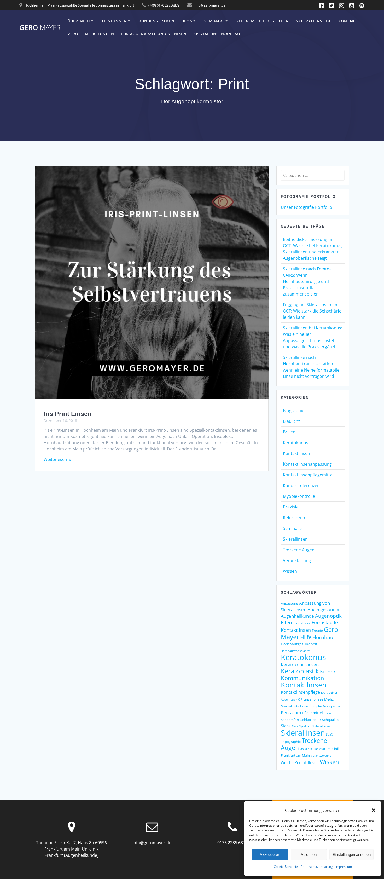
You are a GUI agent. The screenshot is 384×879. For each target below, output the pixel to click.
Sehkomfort (290, 719)
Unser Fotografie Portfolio (306, 207)
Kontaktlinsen (296, 453)
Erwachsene (303, 623)
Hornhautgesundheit (299, 643)
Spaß (329, 734)
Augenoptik (328, 615)
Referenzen (294, 518)
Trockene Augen (299, 550)
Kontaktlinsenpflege (300, 692)
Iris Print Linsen (67, 413)
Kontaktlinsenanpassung (307, 464)
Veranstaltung (297, 560)
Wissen (290, 571)
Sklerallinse (321, 726)
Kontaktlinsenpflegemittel (308, 475)
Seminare (214, 21)
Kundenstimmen (156, 21)
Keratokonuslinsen (300, 665)
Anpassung (289, 603)
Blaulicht (291, 421)
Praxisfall (292, 507)
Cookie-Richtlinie (286, 866)
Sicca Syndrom (301, 726)
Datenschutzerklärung (316, 866)
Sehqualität (331, 719)
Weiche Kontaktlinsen (300, 762)
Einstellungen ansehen (351, 854)
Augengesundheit (325, 609)
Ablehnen (309, 854)
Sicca (286, 726)
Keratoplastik (300, 671)
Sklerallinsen (295, 539)
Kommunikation (302, 678)
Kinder (328, 671)
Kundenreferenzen (301, 485)
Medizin (330, 699)
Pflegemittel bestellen (262, 21)
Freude (317, 630)
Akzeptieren (270, 854)
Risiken (329, 713)
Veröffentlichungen (91, 33)
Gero (39, 27)
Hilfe (305, 637)
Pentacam (291, 712)
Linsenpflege (313, 699)
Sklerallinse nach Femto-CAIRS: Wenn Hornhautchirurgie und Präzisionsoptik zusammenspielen (307, 281)
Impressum (343, 866)
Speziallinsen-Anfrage (219, 33)
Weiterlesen (55, 459)
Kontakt (347, 21)
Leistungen (114, 21)
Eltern (287, 622)
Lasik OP (296, 699)
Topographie (291, 741)
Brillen (289, 432)
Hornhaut (323, 637)
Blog (187, 21)
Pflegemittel (312, 712)
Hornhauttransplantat (295, 651)
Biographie (293, 410)
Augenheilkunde (297, 616)
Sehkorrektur (310, 719)
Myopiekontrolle (299, 496)
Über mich (79, 21)
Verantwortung (321, 755)
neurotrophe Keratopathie (322, 706)
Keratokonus (295, 443)
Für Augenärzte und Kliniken (154, 33)
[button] (373, 810)
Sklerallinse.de (313, 21)
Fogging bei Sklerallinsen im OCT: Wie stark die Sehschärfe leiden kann (312, 311)
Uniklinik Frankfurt (312, 749)
